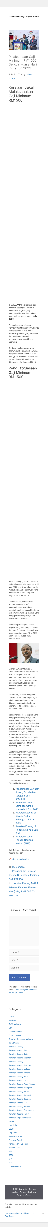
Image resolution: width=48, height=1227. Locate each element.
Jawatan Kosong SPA (18, 1102)
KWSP (11, 1121)
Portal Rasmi (14, 1147)
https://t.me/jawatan (20, 859)
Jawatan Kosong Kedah (19, 1054)
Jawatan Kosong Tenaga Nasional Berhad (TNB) (24, 840)
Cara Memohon (15, 1031)
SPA (10, 1159)
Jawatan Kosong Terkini (19, 1114)
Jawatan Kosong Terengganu (21, 1110)
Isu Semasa (18, 867)
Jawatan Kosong (16, 1046)
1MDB (11, 1016)
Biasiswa (12, 1020)
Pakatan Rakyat (16, 1136)
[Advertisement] (24, 118)
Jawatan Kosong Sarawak (20, 1095)
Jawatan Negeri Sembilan (20, 1117)
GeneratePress (24, 1195)
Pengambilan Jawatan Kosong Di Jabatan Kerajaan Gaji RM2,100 (24, 875)
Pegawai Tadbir (15, 1140)
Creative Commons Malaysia (21, 1039)
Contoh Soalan (15, 1035)
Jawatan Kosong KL (17, 1061)
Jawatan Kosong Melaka (19, 1069)
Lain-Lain (13, 1125)
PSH (10, 1151)
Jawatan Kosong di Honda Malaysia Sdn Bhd (26, 829)
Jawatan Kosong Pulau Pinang (22, 1084)
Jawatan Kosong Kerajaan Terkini (24, 16)
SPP (10, 1162)
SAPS (11, 1155)
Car (10, 1028)
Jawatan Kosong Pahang (19, 1073)
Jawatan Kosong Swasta (19, 1106)
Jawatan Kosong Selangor (20, 1099)
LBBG (11, 1129)
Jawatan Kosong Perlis (18, 1080)
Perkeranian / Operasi (18, 1144)
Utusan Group (15, 1166)
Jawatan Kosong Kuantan (20, 1065)
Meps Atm (13, 1132)
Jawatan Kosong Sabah (19, 1091)
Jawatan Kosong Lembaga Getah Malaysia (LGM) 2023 (27, 806)
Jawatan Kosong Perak (19, 1076)
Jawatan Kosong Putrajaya (20, 1088)
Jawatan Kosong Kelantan (20, 1058)
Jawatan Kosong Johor (19, 1050)
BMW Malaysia (15, 1024)
